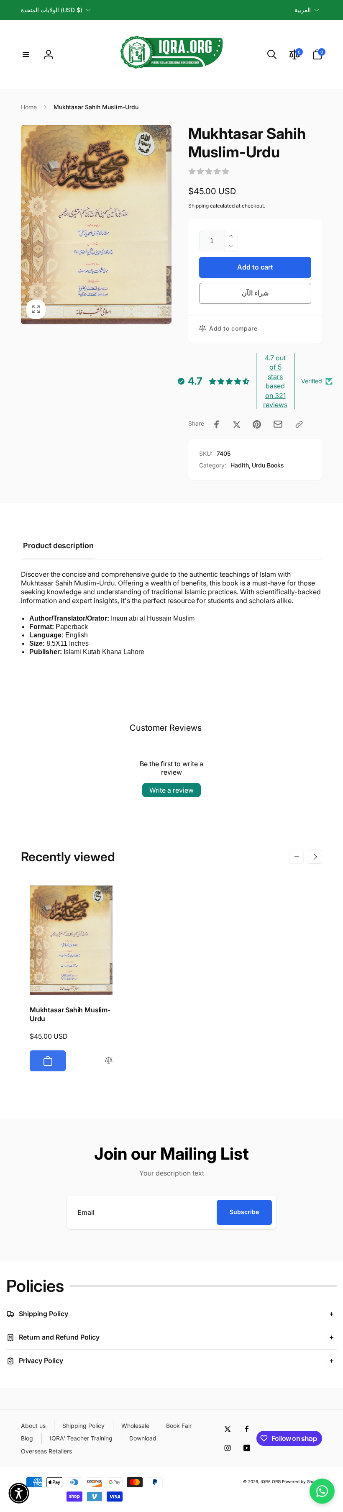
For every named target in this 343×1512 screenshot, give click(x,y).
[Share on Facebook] (216, 424)
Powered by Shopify (302, 1481)
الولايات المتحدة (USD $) (51, 9)
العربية (302, 9)
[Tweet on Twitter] (237, 424)
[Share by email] (278, 424)
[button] (26, 54)
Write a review (171, 790)
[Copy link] (299, 424)
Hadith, (240, 465)
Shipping (198, 206)
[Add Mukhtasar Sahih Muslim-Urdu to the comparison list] (109, 1060)
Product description (58, 545)
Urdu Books (268, 465)
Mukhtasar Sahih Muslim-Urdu (70, 1014)
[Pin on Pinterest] (257, 424)
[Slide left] (296, 857)
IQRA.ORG (271, 1481)
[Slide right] (315, 857)
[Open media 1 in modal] (96, 224)
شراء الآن (255, 293)
